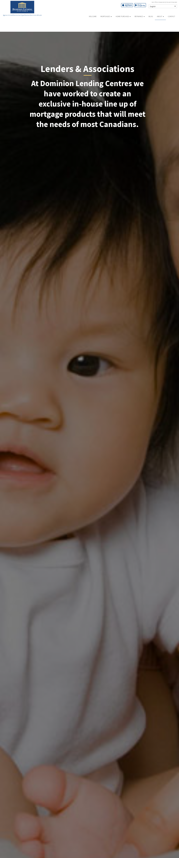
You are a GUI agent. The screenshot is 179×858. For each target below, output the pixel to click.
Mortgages (105, 16)
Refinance (139, 16)
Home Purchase (122, 16)
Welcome (93, 16)
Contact (171, 16)
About (160, 16)
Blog (151, 16)
